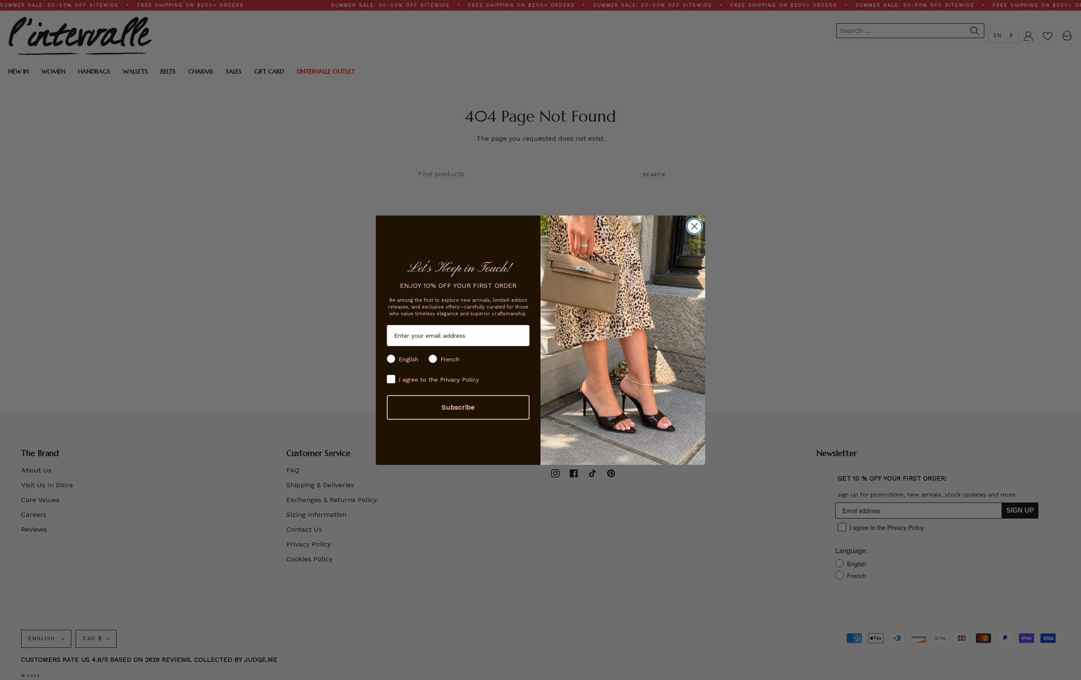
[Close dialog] (694, 226)
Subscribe (458, 407)
